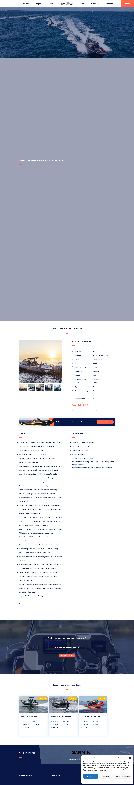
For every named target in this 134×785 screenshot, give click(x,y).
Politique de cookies (106, 781)
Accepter (90, 776)
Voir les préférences (122, 776)
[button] (130, 758)
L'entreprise (95, 4)
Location (83, 4)
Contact (127, 4)
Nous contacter (105, 422)
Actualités (109, 4)
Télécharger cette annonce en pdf (84, 411)
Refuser (106, 776)
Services (25, 4)
